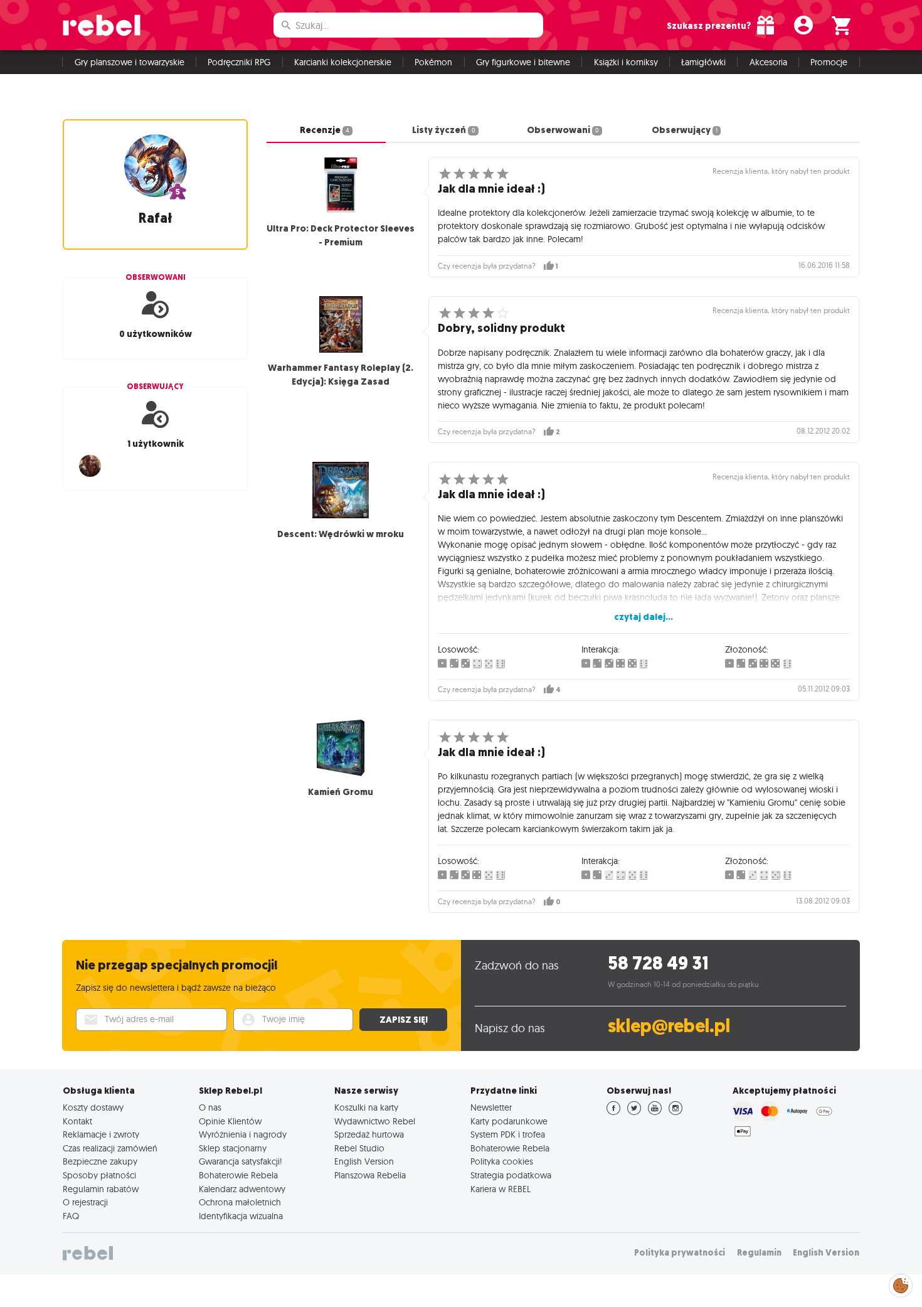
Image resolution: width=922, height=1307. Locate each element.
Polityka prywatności (679, 1253)
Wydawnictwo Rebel (374, 1121)
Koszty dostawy (93, 1107)
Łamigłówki (703, 62)
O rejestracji (85, 1202)
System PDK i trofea (507, 1134)
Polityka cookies (501, 1161)
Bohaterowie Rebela (238, 1175)
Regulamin (759, 1253)
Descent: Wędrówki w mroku (340, 534)
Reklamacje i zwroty (101, 1134)
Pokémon (433, 62)
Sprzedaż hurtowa (369, 1134)
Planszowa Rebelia (370, 1175)
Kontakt (77, 1121)
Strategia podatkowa (510, 1175)
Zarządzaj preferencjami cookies (901, 1283)
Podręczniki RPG (239, 62)
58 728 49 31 (658, 963)
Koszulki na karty (366, 1107)
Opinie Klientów (230, 1121)
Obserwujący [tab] (685, 130)
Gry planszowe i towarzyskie (129, 62)
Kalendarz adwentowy (242, 1189)
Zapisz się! (403, 1019)
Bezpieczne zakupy (100, 1161)
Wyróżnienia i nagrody (243, 1134)
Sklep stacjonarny (233, 1148)
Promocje (828, 62)
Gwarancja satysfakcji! (240, 1161)
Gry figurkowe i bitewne (523, 62)
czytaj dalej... (643, 617)
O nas (210, 1107)
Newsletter (491, 1107)
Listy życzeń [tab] (443, 130)
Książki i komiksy (626, 62)
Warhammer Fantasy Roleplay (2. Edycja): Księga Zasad (340, 374)
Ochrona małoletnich (240, 1202)
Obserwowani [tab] (563, 130)
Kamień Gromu (340, 792)
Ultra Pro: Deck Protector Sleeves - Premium (341, 235)
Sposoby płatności (99, 1175)
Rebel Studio (359, 1148)
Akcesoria (768, 62)
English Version (364, 1161)
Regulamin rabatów (101, 1189)
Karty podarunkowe (509, 1121)
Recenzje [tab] (324, 130)
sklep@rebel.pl (669, 1026)
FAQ (71, 1216)
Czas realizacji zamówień (110, 1148)
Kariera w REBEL (500, 1189)
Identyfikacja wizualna (241, 1216)
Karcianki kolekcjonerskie (342, 62)
